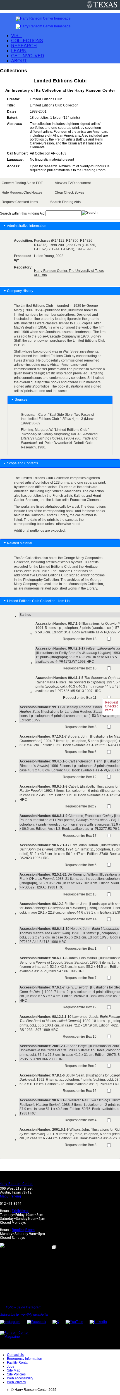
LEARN (19, 50)
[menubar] (60, 192)
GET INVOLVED (27, 55)
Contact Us (15, 1355)
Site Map (13, 1370)
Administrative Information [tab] (26, 226)
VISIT (16, 35)
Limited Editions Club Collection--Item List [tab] (38, 601)
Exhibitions (20, 1211)
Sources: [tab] (21, 399)
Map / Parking (10, 1196)
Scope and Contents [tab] (22, 463)
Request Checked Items (20, 202)
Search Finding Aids (65, 202)
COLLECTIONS (27, 40)
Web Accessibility (20, 1378)
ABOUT (19, 60)
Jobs (10, 1366)
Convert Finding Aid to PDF (22, 183)
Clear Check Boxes (69, 192)
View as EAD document (73, 183)
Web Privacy (16, 1382)
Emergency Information (24, 1359)
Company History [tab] (20, 291)
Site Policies (16, 1374)
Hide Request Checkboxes (22, 192)
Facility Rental (17, 1363)
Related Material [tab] (19, 543)
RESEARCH (24, 45)
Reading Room (23, 1230)
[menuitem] (23, 183)
